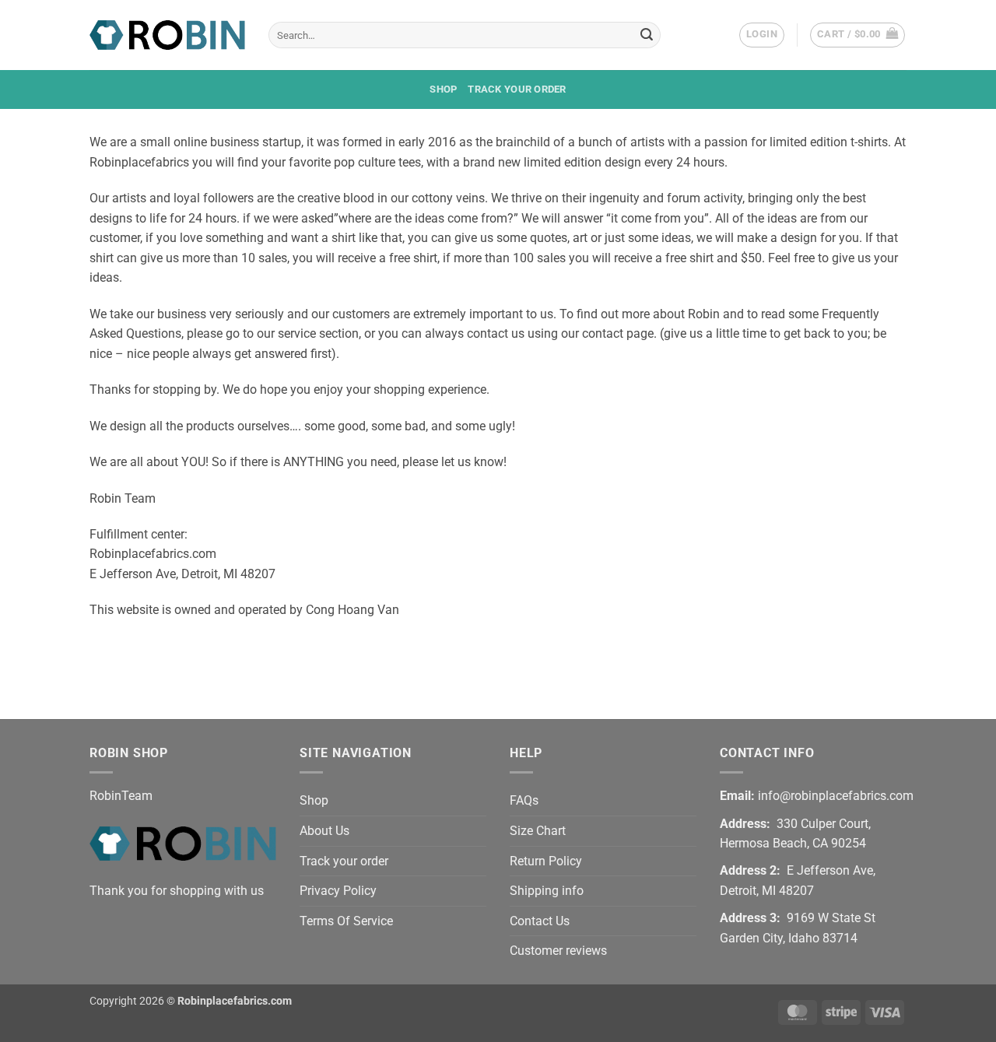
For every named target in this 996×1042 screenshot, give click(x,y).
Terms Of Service (346, 921)
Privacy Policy (338, 890)
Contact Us (540, 921)
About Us (324, 830)
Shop (443, 89)
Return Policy (546, 861)
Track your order (517, 89)
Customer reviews (558, 950)
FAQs (524, 800)
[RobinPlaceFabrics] (167, 34)
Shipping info (547, 890)
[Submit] (646, 35)
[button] (761, 35)
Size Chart (538, 830)
